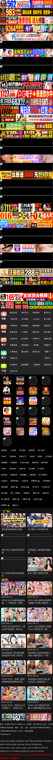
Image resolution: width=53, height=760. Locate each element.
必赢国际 (4, 462)
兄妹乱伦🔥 (37, 499)
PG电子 (4, 456)
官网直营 (31, 450)
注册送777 (23, 456)
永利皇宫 (25, 481)
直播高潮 (35, 462)
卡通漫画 (13, 351)
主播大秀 (22, 468)
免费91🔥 (16, 499)
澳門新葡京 (15, 481)
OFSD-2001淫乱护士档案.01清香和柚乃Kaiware (39, 706)
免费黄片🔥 (5, 505)
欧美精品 (36, 312)
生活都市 (13, 364)
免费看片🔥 (35, 481)
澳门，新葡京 (16, 493)
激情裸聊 (4, 487)
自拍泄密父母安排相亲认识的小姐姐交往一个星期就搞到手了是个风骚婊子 (39, 655)
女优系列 (24, 338)
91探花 (25, 332)
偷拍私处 (4, 475)
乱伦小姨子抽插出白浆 (38, 573)
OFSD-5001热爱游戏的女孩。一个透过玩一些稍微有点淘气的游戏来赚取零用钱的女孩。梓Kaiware (13, 604)
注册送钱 (13, 456)
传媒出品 (13, 358)
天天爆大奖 (46, 487)
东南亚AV (47, 325)
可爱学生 (36, 338)
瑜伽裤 (36, 345)
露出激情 (24, 351)
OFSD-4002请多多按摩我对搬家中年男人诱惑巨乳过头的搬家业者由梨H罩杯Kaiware (39, 604)
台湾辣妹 (13, 325)
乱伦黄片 (41, 468)
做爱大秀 (36, 493)
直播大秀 (45, 493)
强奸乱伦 (24, 312)
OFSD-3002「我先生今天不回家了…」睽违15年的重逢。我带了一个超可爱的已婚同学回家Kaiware (13, 709)
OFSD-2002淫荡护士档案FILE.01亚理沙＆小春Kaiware (39, 629)
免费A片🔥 (26, 499)
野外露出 (47, 332)
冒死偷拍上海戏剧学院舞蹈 (39, 551)
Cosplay (36, 319)
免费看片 (26, 493)
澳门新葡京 (43, 475)
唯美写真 (36, 351)
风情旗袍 (13, 345)
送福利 (32, 456)
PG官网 (13, 450)
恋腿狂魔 (47, 338)
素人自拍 (47, 319)
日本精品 (24, 319)
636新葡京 (47, 481)
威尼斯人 (4, 450)
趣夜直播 (14, 475)
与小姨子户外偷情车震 (38, 529)
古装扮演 (13, 338)
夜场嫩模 (23, 475)
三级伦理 (13, 319)
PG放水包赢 (24, 462)
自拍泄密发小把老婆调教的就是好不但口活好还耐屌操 (13, 655)
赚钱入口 (16, 505)
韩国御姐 (24, 325)
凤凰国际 (14, 462)
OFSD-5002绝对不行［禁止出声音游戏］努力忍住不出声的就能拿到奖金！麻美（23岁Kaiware (13, 630)
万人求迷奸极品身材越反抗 (13, 574)
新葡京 (40, 456)
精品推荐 (13, 312)
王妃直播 (31, 468)
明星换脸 (24, 345)
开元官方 (35, 487)
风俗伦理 (47, 364)
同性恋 (47, 358)
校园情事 (24, 364)
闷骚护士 (47, 345)
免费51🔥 (14, 487)
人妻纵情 (36, 364)
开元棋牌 (22, 450)
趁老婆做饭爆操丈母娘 (12, 529)
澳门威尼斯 (5, 499)
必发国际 (32, 475)
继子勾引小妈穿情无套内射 (13, 551)
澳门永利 (41, 450)
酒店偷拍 (13, 468)
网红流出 (36, 332)
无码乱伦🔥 (25, 487)
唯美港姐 (36, 325)
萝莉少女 (47, 312)
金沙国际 (4, 493)
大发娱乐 (4, 481)
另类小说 (13, 371)
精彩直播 (44, 462)
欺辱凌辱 (13, 332)
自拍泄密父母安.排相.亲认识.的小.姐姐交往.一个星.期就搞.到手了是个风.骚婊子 (39, 683)
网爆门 (47, 351)
